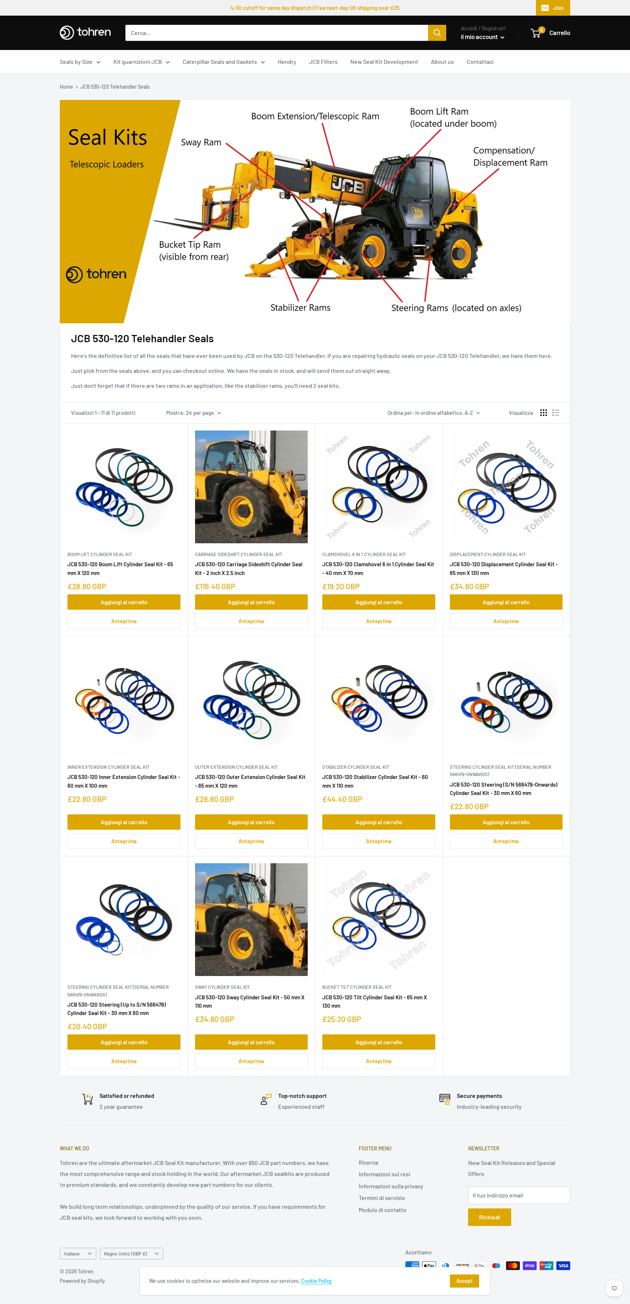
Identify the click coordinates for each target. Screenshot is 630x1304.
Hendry (287, 61)
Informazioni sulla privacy (391, 1186)
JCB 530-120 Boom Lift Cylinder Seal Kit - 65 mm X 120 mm (120, 568)
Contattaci (480, 61)
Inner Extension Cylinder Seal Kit (108, 767)
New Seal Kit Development (384, 61)
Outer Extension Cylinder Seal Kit (236, 767)
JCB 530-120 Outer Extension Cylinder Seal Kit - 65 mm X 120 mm (250, 780)
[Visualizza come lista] (555, 412)
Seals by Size (76, 61)
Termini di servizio (382, 1197)
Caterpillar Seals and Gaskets (220, 61)
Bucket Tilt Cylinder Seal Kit (357, 987)
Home (66, 87)
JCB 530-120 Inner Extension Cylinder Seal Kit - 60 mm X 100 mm (123, 780)
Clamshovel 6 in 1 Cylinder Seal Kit (364, 554)
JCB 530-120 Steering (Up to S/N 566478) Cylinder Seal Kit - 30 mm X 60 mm (116, 1008)
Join (558, 7)
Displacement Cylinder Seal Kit (488, 554)
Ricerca (368, 1162)
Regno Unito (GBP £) (125, 1253)
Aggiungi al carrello (124, 602)
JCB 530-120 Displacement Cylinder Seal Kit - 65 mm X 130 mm (504, 568)
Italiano (72, 1253)
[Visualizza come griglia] (543, 412)
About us (442, 61)
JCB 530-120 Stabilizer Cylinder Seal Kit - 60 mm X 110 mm (375, 780)
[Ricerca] (437, 33)
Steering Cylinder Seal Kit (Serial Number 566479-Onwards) (500, 770)
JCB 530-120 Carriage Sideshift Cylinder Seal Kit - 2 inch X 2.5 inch (249, 568)
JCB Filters (323, 61)
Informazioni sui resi (384, 1173)
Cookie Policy (316, 1281)
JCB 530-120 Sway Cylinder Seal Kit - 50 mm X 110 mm (249, 1001)
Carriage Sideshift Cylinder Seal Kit (238, 554)
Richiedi (489, 1217)
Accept (464, 1281)
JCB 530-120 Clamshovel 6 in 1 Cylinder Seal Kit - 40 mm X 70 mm (378, 568)
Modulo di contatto (383, 1209)
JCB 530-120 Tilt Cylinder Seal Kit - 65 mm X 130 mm (374, 1001)
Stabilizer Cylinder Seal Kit (355, 767)
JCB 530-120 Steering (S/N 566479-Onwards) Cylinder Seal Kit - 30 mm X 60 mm (503, 788)
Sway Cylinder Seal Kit (222, 987)
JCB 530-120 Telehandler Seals (115, 87)
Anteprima (124, 621)
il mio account (480, 36)
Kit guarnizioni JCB (137, 61)
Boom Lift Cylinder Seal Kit (99, 554)
